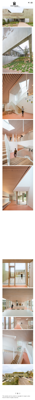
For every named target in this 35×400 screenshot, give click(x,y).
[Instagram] (19, 393)
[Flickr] (17, 393)
